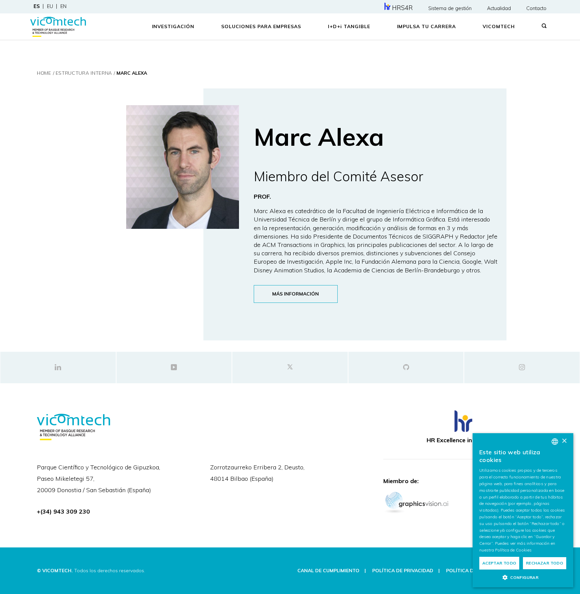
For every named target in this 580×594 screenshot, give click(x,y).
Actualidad (499, 8)
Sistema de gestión (450, 8)
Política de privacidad (402, 571)
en (63, 6)
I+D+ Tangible (349, 26)
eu (50, 6)
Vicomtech (499, 26)
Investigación (173, 26)
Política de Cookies (513, 549)
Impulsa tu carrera (426, 26)
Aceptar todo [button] (499, 563)
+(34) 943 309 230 (63, 511)
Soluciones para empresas (261, 26)
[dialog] (523, 510)
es (37, 6)
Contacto (536, 8)
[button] (523, 577)
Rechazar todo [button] (544, 563)
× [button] (564, 441)
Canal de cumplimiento (328, 571)
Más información (295, 294)
